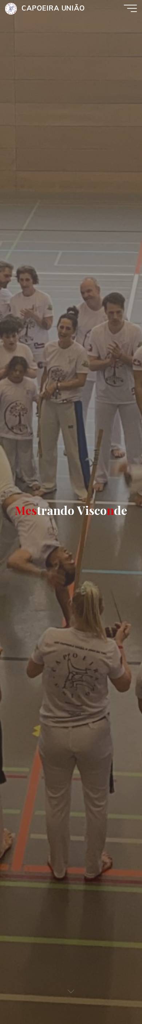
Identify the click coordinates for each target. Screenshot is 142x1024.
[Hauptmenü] (130, 8)
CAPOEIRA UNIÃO (53, 8)
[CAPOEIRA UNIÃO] (11, 8)
